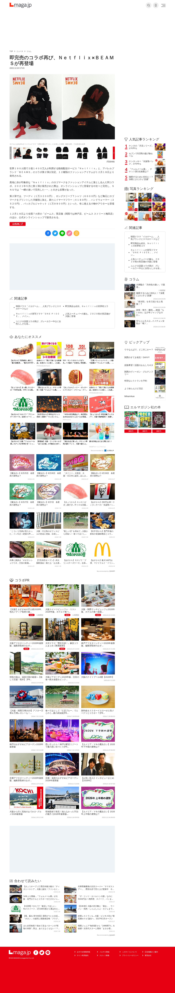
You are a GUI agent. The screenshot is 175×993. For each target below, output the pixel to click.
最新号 (131, 431)
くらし (29, 51)
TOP (11, 51)
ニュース (20, 51)
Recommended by (97, 450)
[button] (11, 153)
